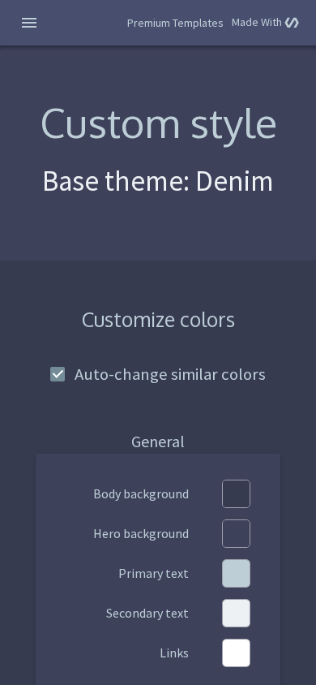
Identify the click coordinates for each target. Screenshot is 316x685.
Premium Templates (175, 22)
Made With (265, 22)
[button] (29, 22)
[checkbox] (158, 373)
